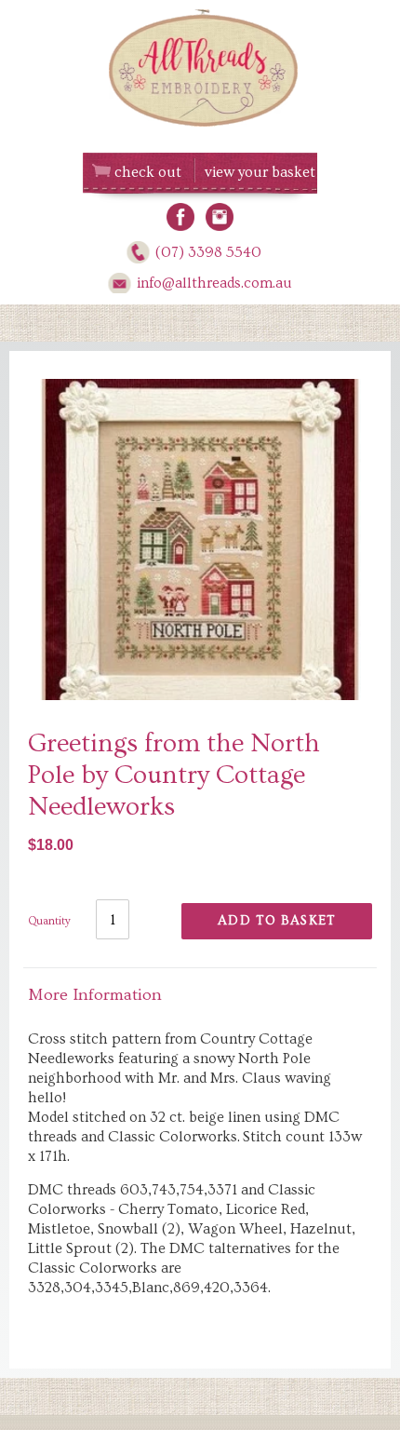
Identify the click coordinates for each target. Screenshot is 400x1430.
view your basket (260, 172)
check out (147, 172)
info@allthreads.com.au (214, 283)
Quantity (49, 921)
